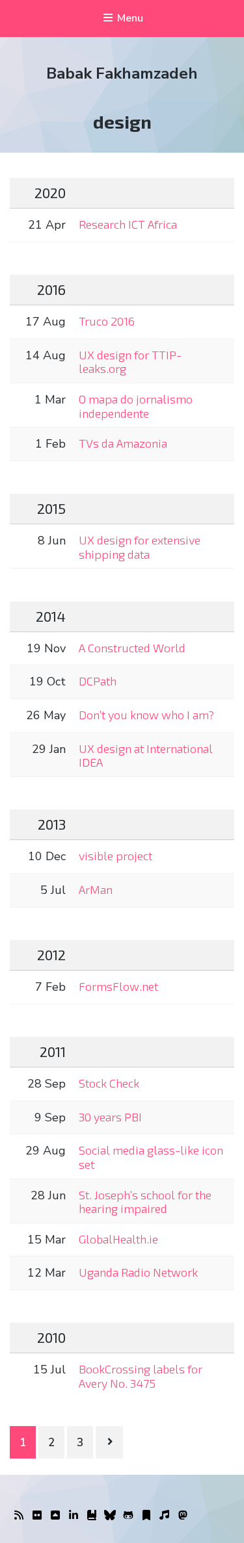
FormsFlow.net (118, 986)
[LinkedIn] (73, 1516)
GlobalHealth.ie (118, 1239)
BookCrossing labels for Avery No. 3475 (140, 1376)
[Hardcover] (92, 1516)
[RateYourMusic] (165, 1516)
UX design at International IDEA (146, 755)
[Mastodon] (183, 1516)
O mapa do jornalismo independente (136, 406)
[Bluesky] (110, 1516)
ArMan (96, 889)
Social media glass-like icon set (151, 1157)
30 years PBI (110, 1117)
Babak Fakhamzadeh (122, 73)
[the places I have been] (55, 1516)
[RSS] (19, 1516)
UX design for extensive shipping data (139, 547)
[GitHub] (128, 1516)
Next (109, 1442)
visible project (115, 855)
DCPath (97, 681)
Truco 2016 (107, 321)
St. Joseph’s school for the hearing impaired (145, 1202)
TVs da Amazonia (123, 443)
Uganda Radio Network (138, 1272)
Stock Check (109, 1083)
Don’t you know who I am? (146, 715)
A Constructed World (132, 648)
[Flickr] (37, 1516)
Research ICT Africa (128, 224)
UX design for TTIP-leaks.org (130, 362)
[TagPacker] (146, 1516)
